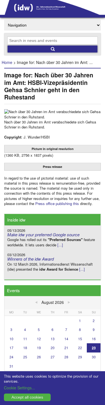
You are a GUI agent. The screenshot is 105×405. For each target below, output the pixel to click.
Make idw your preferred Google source (43, 234)
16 (94, 338)
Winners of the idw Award (30, 259)
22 (80, 347)
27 (53, 356)
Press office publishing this (57, 203)
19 (39, 347)
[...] (60, 244)
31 (11, 366)
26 (39, 356)
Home (7, 62)
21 (66, 347)
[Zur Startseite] (52, 13)
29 (80, 356)
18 (25, 347)
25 (25, 356)
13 (53, 338)
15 (80, 338)
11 (25, 338)
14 (66, 338)
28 (66, 356)
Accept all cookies (27, 397)
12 (39, 338)
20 (53, 347)
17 (11, 347)
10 (11, 338)
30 (94, 356)
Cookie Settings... (19, 388)
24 (11, 356)
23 (94, 347)
